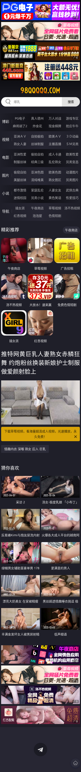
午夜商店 (37, 208)
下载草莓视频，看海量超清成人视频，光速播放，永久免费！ (40, 434)
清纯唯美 (37, 180)
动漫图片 (72, 172)
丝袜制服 (37, 144)
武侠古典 (72, 190)
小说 (5, 193)
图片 (5, 175)
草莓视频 (55, 208)
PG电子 (20, 118)
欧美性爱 (72, 154)
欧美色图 (55, 172)
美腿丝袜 (20, 180)
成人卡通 (55, 154)
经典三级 (37, 162)
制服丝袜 (20, 162)
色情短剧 (55, 216)
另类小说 (37, 198)
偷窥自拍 (20, 172)
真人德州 (37, 118)
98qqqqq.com (40, 90)
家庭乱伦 (37, 190)
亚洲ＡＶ (20, 136)
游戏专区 (72, 118)
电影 (5, 157)
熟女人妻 (20, 144)
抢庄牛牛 (72, 126)
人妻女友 (55, 190)
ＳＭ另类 (72, 144)
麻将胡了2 (20, 126)
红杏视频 (20, 216)
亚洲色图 (37, 172)
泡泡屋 (37, 216)
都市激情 (20, 190)
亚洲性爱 (20, 154)
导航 (5, 211)
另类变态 (72, 162)
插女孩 (20, 208)
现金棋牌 (55, 126)
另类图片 (72, 180)
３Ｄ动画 (72, 136)
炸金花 (37, 126)
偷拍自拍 (37, 154)
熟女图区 (55, 180)
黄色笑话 (55, 198)
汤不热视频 (72, 208)
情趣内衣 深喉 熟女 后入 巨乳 (25, 449)
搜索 (71, 102)
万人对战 (55, 118)
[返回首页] (75, 763)
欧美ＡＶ (55, 136)
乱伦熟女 (55, 162)
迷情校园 (20, 198)
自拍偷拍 (37, 136)
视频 (5, 139)
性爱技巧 (72, 198)
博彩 (5, 121)
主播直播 (55, 144)
